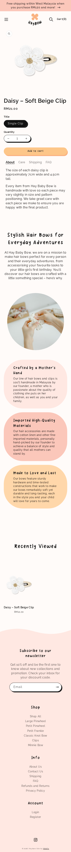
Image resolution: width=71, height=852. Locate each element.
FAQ (35, 780)
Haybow (32, 849)
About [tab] (10, 162)
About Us (35, 766)
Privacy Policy (35, 790)
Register (35, 816)
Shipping (35, 776)
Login (35, 812)
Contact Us (35, 771)
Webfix (46, 849)
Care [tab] (21, 162)
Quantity (9, 132)
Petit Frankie (35, 730)
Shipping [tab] (35, 162)
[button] (51, 19)
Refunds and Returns (35, 785)
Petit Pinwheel (35, 725)
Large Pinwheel (35, 721)
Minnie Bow (35, 745)
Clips (35, 740)
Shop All (35, 716)
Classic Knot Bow (35, 735)
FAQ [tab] (48, 162)
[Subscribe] (57, 687)
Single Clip (15, 123)
